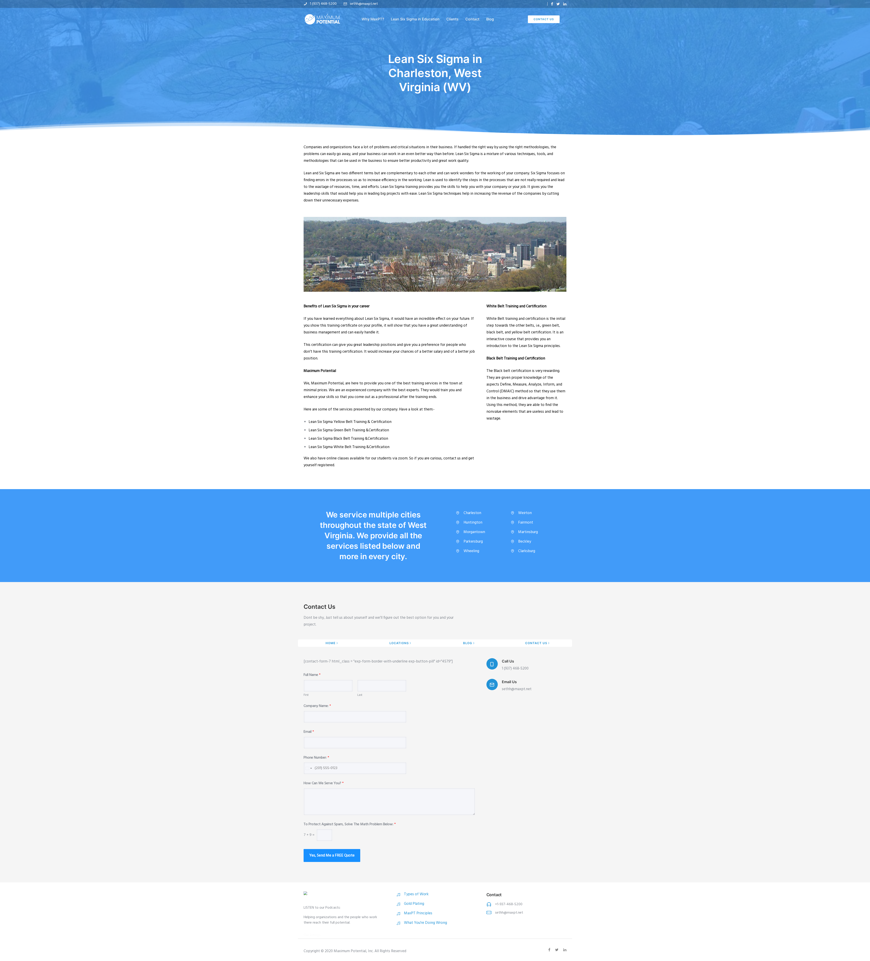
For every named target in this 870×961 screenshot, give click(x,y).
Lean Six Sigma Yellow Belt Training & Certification (350, 422)
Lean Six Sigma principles (539, 346)
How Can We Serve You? (324, 783)
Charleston (472, 513)
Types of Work (416, 894)
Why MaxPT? (373, 19)
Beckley (524, 542)
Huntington (473, 522)
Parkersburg (473, 542)
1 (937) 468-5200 (323, 4)
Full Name (312, 675)
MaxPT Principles (418, 913)
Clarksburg (526, 551)
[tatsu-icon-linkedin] (564, 4)
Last (359, 695)
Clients (452, 19)
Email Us (509, 681)
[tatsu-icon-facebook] (552, 4)
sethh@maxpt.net (364, 4)
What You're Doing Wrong (425, 923)
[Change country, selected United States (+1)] (308, 768)
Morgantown (474, 532)
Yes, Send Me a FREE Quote (332, 855)
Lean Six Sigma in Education (415, 19)
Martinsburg (528, 532)
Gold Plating (414, 904)
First (306, 695)
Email (309, 732)
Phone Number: (316, 757)
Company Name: (317, 706)
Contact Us (544, 19)
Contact (472, 19)
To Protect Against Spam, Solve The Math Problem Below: (350, 824)
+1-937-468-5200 (508, 904)
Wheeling (471, 551)
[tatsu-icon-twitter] (558, 4)
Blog (490, 19)
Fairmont (525, 522)
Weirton (525, 513)
